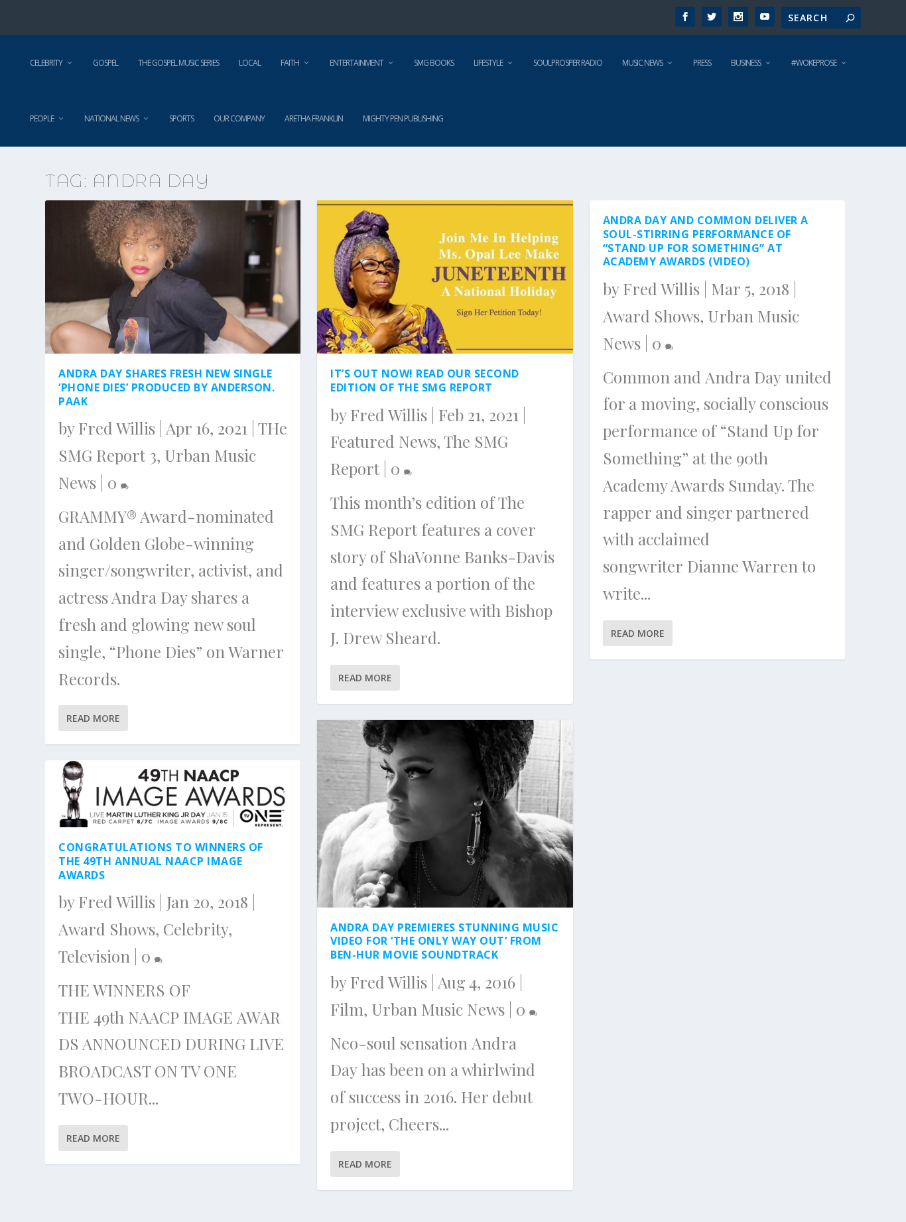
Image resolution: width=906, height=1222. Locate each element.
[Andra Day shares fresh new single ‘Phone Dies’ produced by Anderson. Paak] (172, 277)
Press (702, 62)
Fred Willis (116, 428)
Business (746, 62)
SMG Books (434, 62)
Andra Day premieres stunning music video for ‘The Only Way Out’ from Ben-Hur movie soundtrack (444, 941)
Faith (290, 62)
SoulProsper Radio (567, 62)
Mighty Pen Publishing (403, 118)
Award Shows (106, 928)
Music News (642, 62)
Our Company (239, 118)
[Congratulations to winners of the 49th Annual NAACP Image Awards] (172, 793)
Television (94, 956)
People (42, 118)
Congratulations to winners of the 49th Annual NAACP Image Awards (160, 861)
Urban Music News (438, 1009)
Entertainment (356, 62)
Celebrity (46, 62)
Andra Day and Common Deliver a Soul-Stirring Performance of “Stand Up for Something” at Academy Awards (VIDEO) (706, 241)
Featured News (383, 441)
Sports (181, 118)
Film (346, 1009)
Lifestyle (488, 62)
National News (111, 118)
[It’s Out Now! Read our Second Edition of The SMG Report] (444, 277)
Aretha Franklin (314, 118)
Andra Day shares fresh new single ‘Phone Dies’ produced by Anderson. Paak (166, 387)
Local (250, 62)
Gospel (105, 62)
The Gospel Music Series (178, 62)
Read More (93, 718)
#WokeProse (813, 62)
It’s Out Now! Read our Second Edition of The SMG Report (424, 380)
